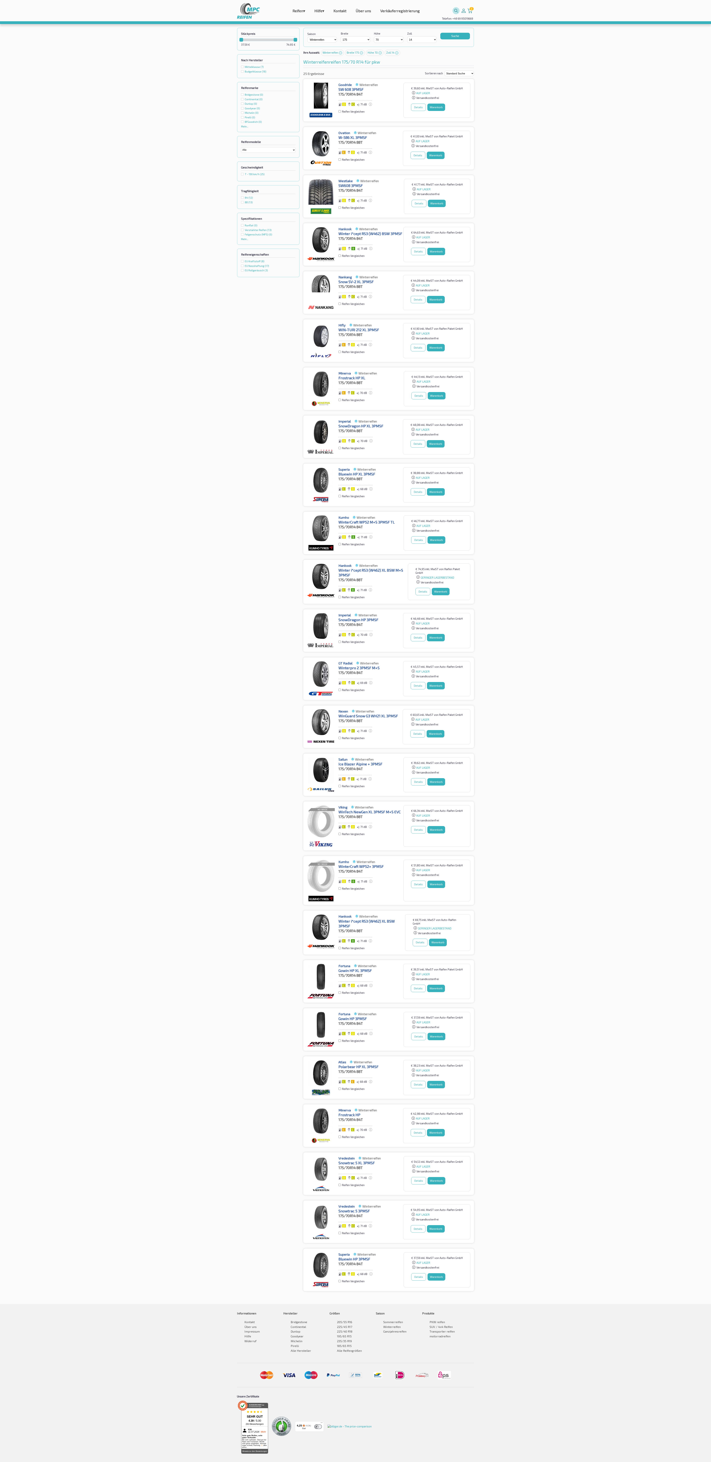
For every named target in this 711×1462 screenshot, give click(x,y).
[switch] (318, 1426)
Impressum (252, 1331)
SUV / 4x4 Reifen (441, 1326)
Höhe (377, 33)
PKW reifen (437, 1322)
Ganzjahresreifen (394, 1331)
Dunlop (295, 1331)
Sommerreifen (393, 1322)
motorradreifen (440, 1336)
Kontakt (339, 11)
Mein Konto (464, 11)
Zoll (409, 33)
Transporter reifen (442, 1331)
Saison (311, 34)
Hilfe (319, 11)
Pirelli (295, 1346)
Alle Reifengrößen (349, 1350)
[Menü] (321, 1423)
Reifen (299, 11)
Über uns (363, 11)
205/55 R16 (344, 1322)
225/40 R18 (344, 1331)
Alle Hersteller (301, 1350)
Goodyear (297, 1336)
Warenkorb (436, 107)
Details (418, 107)
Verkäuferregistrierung (400, 11)
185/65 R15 (344, 1346)
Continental (298, 1326)
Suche (455, 36)
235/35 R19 (344, 1341)
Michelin (296, 1341)
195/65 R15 (344, 1336)
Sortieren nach (434, 73)
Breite (344, 33)
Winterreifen (331, 52)
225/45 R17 (344, 1326)
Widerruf (250, 1341)
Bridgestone (299, 1322)
